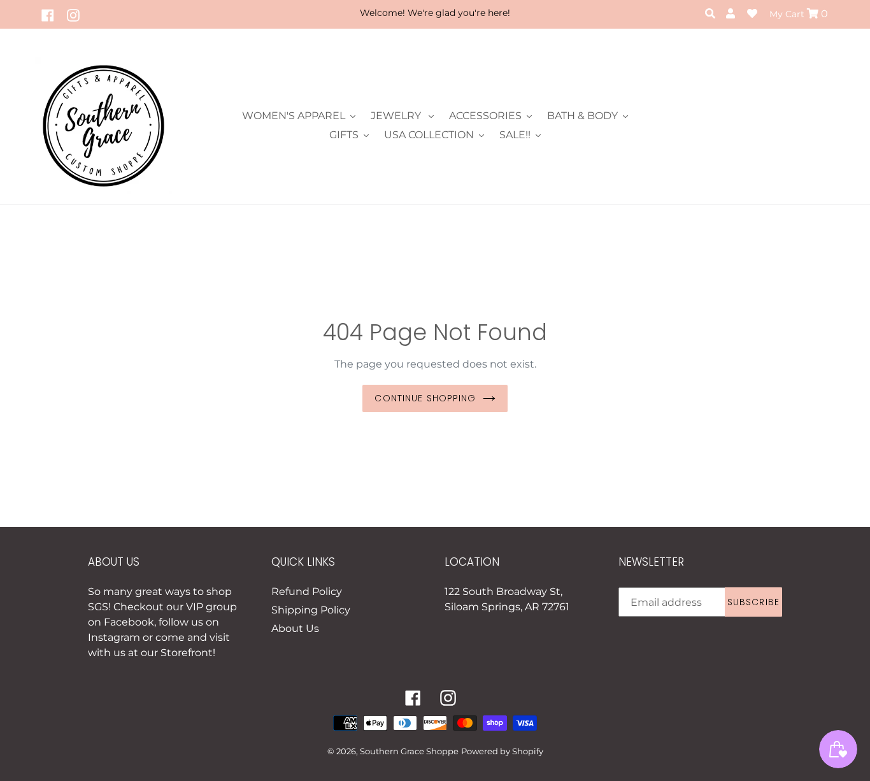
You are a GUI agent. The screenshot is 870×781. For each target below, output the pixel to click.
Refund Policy (306, 591)
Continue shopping (425, 398)
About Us (295, 628)
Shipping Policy (310, 610)
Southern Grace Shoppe (409, 751)
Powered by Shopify (502, 751)
